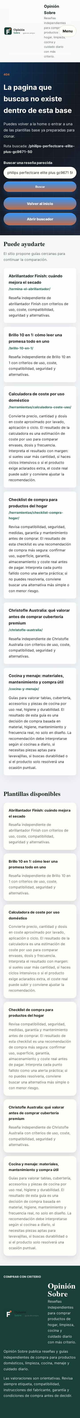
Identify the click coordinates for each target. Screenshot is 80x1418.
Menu (68, 31)
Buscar (40, 186)
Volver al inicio (40, 203)
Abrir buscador (40, 219)
